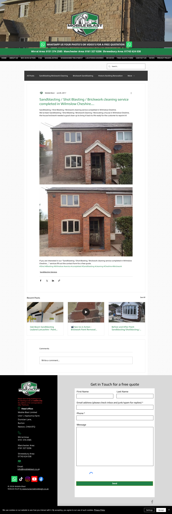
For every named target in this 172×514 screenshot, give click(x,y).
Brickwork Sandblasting (83, 76)
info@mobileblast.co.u (28, 469)
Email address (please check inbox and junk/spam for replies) (109, 402)
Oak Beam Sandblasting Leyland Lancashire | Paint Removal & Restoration (43, 328)
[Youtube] (53, 9)
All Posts (30, 76)
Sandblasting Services (48, 272)
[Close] (168, 510)
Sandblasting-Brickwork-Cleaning (53, 76)
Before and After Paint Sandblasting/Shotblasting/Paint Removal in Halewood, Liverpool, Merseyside (126, 328)
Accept (161, 510)
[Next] (157, 24)
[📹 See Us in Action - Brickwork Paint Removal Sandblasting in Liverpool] (86, 312)
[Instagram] (46, 9)
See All (142, 297)
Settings (149, 510)
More (130, 76)
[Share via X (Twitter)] (47, 280)
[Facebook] (60, 9)
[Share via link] (59, 280)
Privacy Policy (99, 510)
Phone (80, 413)
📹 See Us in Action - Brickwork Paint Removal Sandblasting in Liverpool (83, 328)
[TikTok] (40, 9)
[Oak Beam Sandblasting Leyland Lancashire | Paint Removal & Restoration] (45, 312)
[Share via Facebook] (40, 280)
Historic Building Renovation (110, 76)
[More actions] (131, 92)
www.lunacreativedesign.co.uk (35, 489)
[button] (51, 58)
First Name (83, 391)
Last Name (122, 391)
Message (81, 424)
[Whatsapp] (33, 9)
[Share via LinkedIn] (53, 280)
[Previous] (14, 24)
